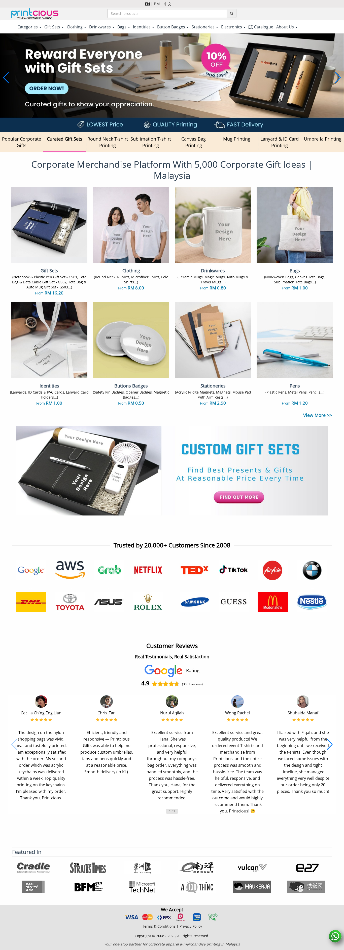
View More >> (317, 415)
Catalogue (263, 27)
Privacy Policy (191, 926)
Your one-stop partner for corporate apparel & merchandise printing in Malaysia (172, 944)
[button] (6, 78)
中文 (167, 3)
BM (157, 3)
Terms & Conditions (159, 926)
